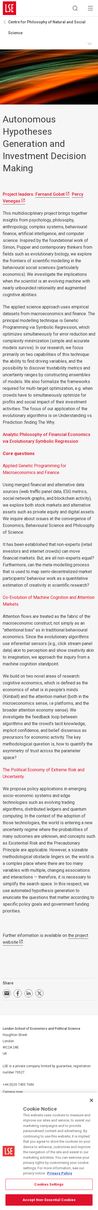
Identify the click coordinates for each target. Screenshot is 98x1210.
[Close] (91, 1100)
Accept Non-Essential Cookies (49, 1200)
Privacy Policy (59, 1173)
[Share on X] (39, 993)
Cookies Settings (48, 1184)
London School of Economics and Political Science (9, 8)
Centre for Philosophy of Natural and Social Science (46, 27)
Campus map (13, 1092)
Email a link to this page (7, 993)
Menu (90, 8)
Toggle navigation (91, 43)
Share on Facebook (18, 993)
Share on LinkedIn (28, 993)
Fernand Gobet (50, 194)
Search (75, 8)
